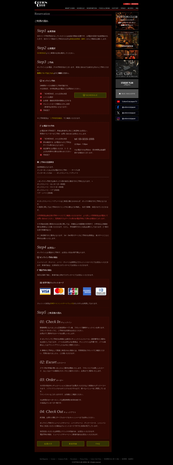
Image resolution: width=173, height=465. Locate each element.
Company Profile (63, 459)
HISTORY (115, 8)
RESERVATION (92, 8)
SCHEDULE (81, 8)
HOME (127, 4)
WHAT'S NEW (70, 8)
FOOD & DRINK (104, 8)
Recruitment (73, 459)
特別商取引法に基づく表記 (111, 459)
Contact (53, 459)
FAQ (137, 8)
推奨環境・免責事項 (127, 459)
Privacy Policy (84, 459)
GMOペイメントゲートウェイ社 (62, 303)
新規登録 (73, 444)
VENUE (123, 8)
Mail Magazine (44, 459)
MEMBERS (135, 4)
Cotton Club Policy (96, 459)
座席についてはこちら (45, 73)
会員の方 (48, 444)
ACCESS (130, 8)
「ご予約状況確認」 (56, 118)
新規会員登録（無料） (78, 39)
